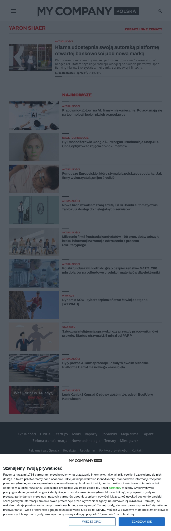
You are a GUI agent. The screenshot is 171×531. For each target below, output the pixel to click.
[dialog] (85, 492)
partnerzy (115, 487)
